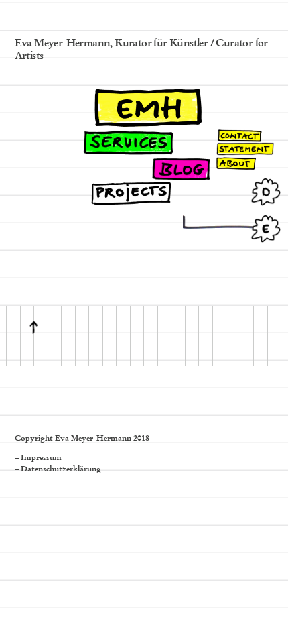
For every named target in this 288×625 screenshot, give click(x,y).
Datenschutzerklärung (61, 469)
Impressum (41, 458)
